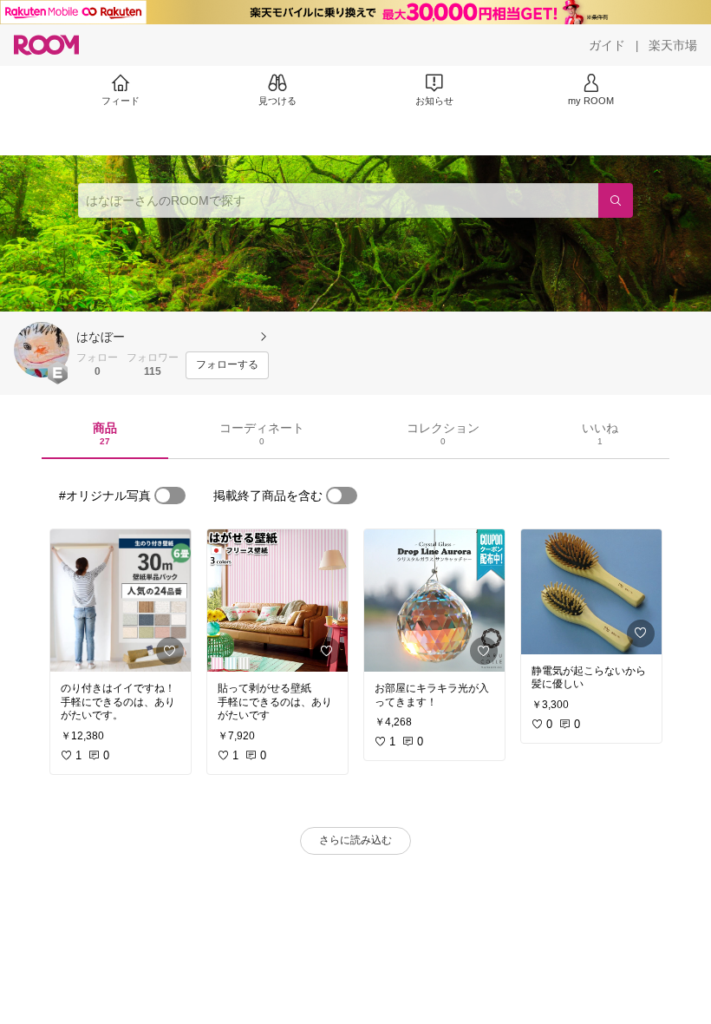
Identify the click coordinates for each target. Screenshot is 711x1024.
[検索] (615, 200)
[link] (120, 600)
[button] (41, 349)
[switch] (170, 495)
